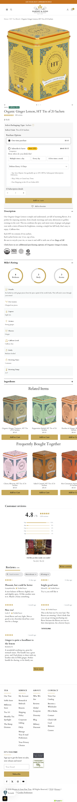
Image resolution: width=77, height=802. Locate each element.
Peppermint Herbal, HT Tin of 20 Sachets (44, 429)
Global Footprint (37, 709)
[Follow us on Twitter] (12, 781)
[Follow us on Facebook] (7, 781)
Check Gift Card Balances (52, 722)
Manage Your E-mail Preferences (23, 734)
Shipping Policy (22, 714)
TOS (51, 789)
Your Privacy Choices (24, 744)
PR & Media (52, 711)
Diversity (36, 715)
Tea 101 (7, 712)
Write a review (65, 566)
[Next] (72, 105)
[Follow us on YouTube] (23, 781)
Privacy (57, 789)
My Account (23, 696)
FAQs (21, 727)
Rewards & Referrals (23, 702)
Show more (38, 669)
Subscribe (17, 774)
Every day (36, 158)
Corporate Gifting (23, 721)
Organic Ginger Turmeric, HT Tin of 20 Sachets (15, 429)
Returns (22, 708)
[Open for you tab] (5, 798)
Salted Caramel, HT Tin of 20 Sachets (44, 484)
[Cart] (72, 9)
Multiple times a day (17, 158)
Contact (51, 715)
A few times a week (56, 158)
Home (6, 19)
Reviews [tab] (12, 567)
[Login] (68, 9)
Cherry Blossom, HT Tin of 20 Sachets (15, 484)
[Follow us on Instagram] (18, 781)
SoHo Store (8, 700)
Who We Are (37, 697)
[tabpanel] (38, 622)
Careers (51, 730)
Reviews (36, 703)
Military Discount (36, 726)
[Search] (11, 9)
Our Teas (7, 696)
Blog (35, 719)
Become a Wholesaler (52, 705)
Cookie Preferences (25, 792)
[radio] (38, 140)
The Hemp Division (8, 726)
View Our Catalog (52, 697)
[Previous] (5, 105)
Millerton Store (7, 706)
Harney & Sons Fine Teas (21, 789)
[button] (38, 522)
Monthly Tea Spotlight (9, 718)
